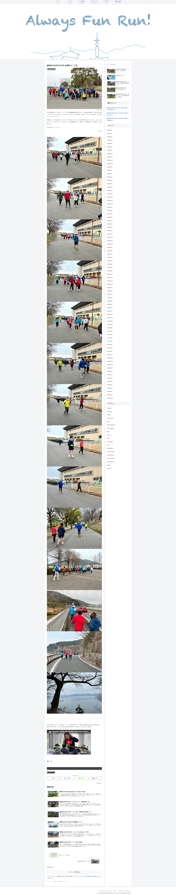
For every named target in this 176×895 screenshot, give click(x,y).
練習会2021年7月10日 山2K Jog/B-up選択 (117, 107)
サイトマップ (122, 890)
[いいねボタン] (48, 761)
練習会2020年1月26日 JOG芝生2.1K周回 (117, 113)
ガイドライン (102, 890)
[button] (95, 778)
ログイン (128, 890)
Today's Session (51, 772)
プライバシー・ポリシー (112, 890)
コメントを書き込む (74, 872)
